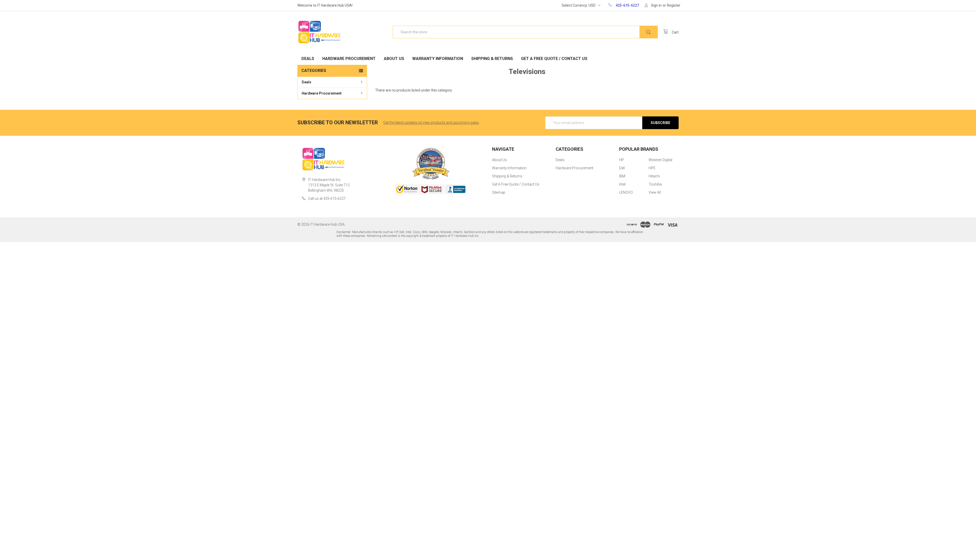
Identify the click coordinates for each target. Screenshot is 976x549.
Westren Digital (660, 160)
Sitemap (498, 192)
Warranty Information (437, 58)
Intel (622, 184)
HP (621, 160)
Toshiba (655, 184)
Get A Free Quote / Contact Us (554, 58)
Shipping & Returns (492, 58)
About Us (394, 58)
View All (655, 192)
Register (673, 5)
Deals (307, 58)
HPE (652, 168)
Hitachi (654, 176)
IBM (622, 176)
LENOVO (626, 192)
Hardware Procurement (349, 58)
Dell (622, 168)
